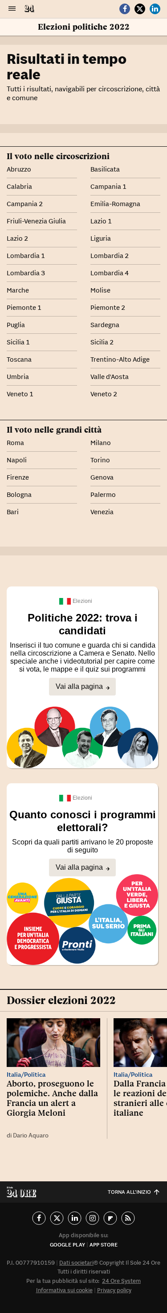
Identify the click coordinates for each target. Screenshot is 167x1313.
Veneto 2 (103, 394)
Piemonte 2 (107, 307)
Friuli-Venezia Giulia (36, 221)
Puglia (16, 324)
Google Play (67, 1244)
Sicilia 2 (102, 342)
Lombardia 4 (109, 273)
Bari (13, 512)
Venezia (102, 512)
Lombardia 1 (26, 255)
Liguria (100, 238)
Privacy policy (114, 1290)
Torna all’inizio (129, 1191)
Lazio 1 (101, 221)
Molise (100, 290)
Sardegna (104, 324)
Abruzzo (19, 169)
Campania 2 (25, 203)
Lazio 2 (17, 238)
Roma (15, 442)
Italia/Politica (26, 1074)
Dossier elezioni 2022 (61, 1000)
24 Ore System (121, 1281)
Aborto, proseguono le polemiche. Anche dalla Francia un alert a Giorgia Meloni (52, 1098)
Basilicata (105, 169)
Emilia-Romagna (115, 203)
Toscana (19, 359)
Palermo (103, 494)
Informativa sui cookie (64, 1290)
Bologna (19, 494)
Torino (100, 460)
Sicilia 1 (18, 342)
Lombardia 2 (109, 255)
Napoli (17, 460)
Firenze (18, 477)
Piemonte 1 (24, 307)
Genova (102, 477)
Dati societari (76, 1262)
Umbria (18, 376)
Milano (100, 442)
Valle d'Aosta (109, 376)
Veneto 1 (20, 394)
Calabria (19, 186)
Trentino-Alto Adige (120, 359)
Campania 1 (108, 186)
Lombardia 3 (26, 273)
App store (104, 1244)
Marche (18, 290)
